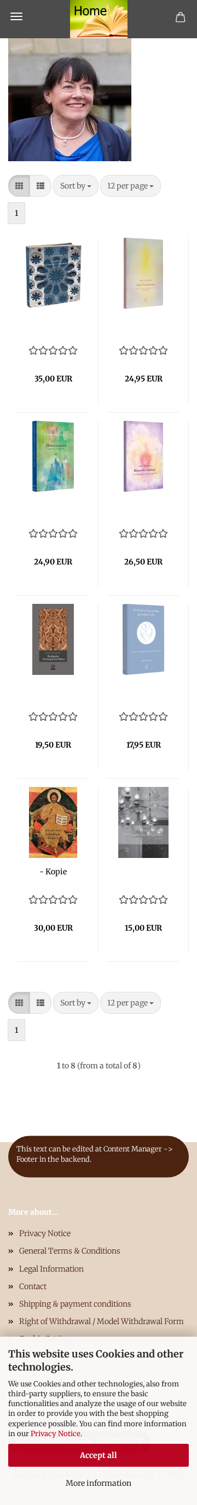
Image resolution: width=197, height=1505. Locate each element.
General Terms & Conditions (69, 1251)
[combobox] (76, 186)
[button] (19, 186)
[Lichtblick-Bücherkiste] (99, 19)
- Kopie (53, 872)
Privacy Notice (55, 1433)
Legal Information (51, 1269)
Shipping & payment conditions (75, 1304)
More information (98, 1483)
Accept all (98, 1455)
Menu (16, 16)
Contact (33, 1286)
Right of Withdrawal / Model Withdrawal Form (101, 1321)
